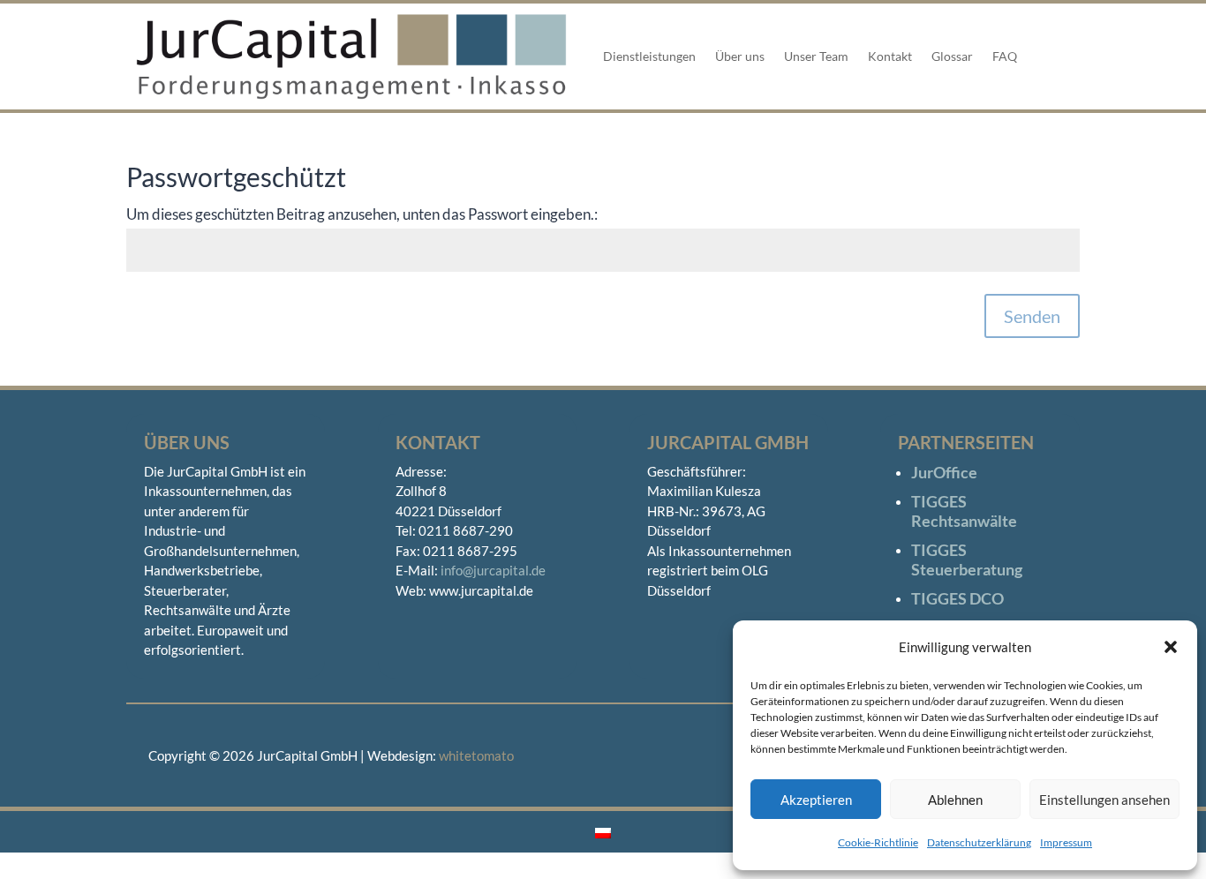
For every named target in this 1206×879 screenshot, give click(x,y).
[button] (1171, 647)
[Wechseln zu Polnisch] (603, 831)
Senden (1032, 316)
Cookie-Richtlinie (878, 842)
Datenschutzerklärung (979, 842)
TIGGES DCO (957, 598)
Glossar (952, 56)
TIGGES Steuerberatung (966, 559)
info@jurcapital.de (493, 570)
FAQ (1004, 56)
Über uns (740, 56)
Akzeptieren (816, 800)
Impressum (1066, 842)
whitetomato (476, 755)
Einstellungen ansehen (1104, 800)
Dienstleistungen (649, 56)
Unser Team (816, 56)
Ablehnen (955, 800)
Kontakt (890, 56)
